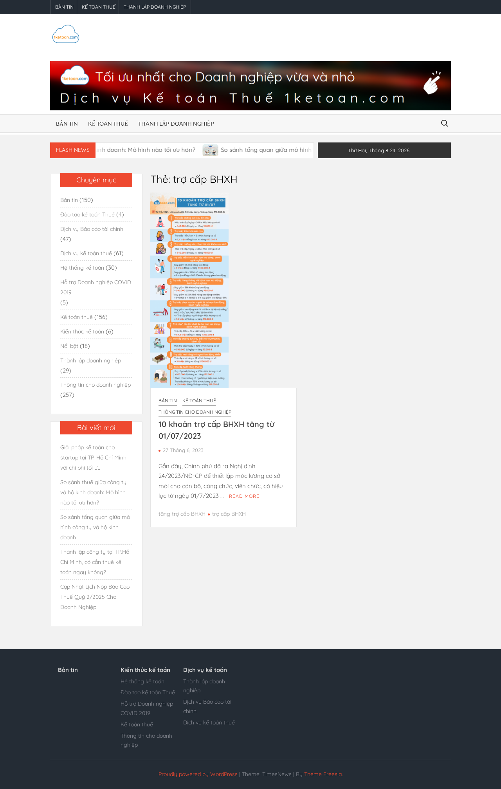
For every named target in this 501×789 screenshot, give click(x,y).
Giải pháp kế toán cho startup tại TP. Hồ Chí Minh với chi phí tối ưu (93, 457)
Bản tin (64, 7)
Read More (244, 496)
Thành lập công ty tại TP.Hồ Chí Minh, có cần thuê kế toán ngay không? (94, 562)
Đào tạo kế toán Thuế (87, 214)
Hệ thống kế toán (82, 267)
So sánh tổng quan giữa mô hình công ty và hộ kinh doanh (288, 149)
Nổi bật (69, 345)
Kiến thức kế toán (82, 331)
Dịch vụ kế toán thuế (86, 253)
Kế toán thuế (98, 7)
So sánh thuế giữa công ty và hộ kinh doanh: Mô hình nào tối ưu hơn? (93, 492)
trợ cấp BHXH (229, 513)
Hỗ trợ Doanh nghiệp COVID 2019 (95, 287)
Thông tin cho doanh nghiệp (195, 412)
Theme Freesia (323, 774)
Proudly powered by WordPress (198, 774)
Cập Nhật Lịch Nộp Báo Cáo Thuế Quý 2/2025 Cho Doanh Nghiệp (95, 597)
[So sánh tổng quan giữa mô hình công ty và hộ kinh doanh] (195, 149)
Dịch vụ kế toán (205, 670)
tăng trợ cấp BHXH (182, 513)
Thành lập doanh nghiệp (155, 7)
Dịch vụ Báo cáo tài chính (91, 228)
